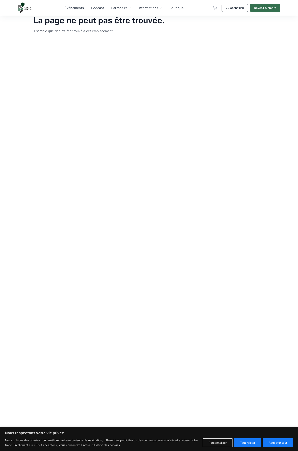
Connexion (237, 8)
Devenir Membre (265, 8)
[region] (149, 439)
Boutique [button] (176, 8)
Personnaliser (218, 442)
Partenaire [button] (119, 8)
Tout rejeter (247, 442)
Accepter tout (278, 442)
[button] (214, 8)
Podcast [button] (97, 8)
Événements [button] (74, 8)
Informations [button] (148, 8)
